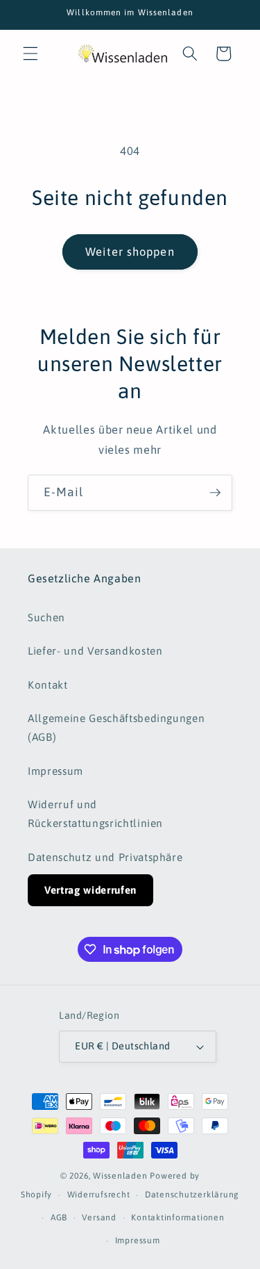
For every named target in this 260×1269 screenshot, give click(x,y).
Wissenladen (120, 1176)
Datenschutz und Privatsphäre (105, 857)
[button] (30, 53)
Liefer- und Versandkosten (95, 651)
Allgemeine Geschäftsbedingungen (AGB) (116, 727)
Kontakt (48, 685)
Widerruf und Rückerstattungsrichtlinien (95, 814)
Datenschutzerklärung (192, 1195)
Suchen (46, 617)
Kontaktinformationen (177, 1217)
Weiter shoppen (129, 251)
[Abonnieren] (215, 493)
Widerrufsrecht (98, 1195)
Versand (99, 1217)
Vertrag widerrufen (90, 890)
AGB (59, 1217)
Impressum (55, 771)
